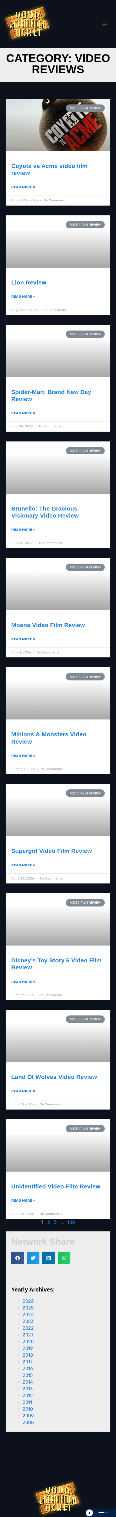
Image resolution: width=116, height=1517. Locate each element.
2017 (28, 1362)
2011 (27, 1402)
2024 (28, 1314)
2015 (28, 1375)
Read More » (23, 187)
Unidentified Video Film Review (55, 1186)
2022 (28, 1328)
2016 (28, 1368)
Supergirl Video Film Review (51, 851)
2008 (28, 1422)
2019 (28, 1348)
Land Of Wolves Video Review (54, 1077)
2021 (28, 1335)
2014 (28, 1382)
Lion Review (28, 282)
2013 (28, 1388)
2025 (28, 1308)
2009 (28, 1415)
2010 (28, 1409)
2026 (28, 1301)
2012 (28, 1395)
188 (71, 1222)
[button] (104, 24)
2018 (28, 1355)
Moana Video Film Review (48, 625)
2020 (28, 1341)
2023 (28, 1321)
